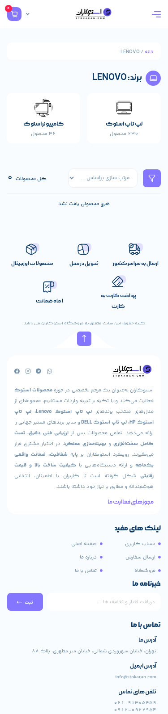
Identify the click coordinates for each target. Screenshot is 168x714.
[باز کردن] (27, 14)
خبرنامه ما (146, 584)
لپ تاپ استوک (124, 124)
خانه (149, 52)
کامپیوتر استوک (43, 124)
